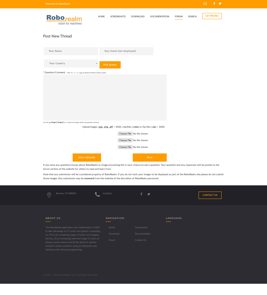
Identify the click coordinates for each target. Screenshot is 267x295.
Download (114, 234)
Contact (107, 193)
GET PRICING (211, 16)
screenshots (118, 17)
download (138, 17)
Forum (179, 17)
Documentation (143, 234)
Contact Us (140, 240)
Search (192, 17)
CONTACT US (210, 195)
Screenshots (141, 227)
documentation (159, 17)
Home (112, 227)
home (101, 17)
